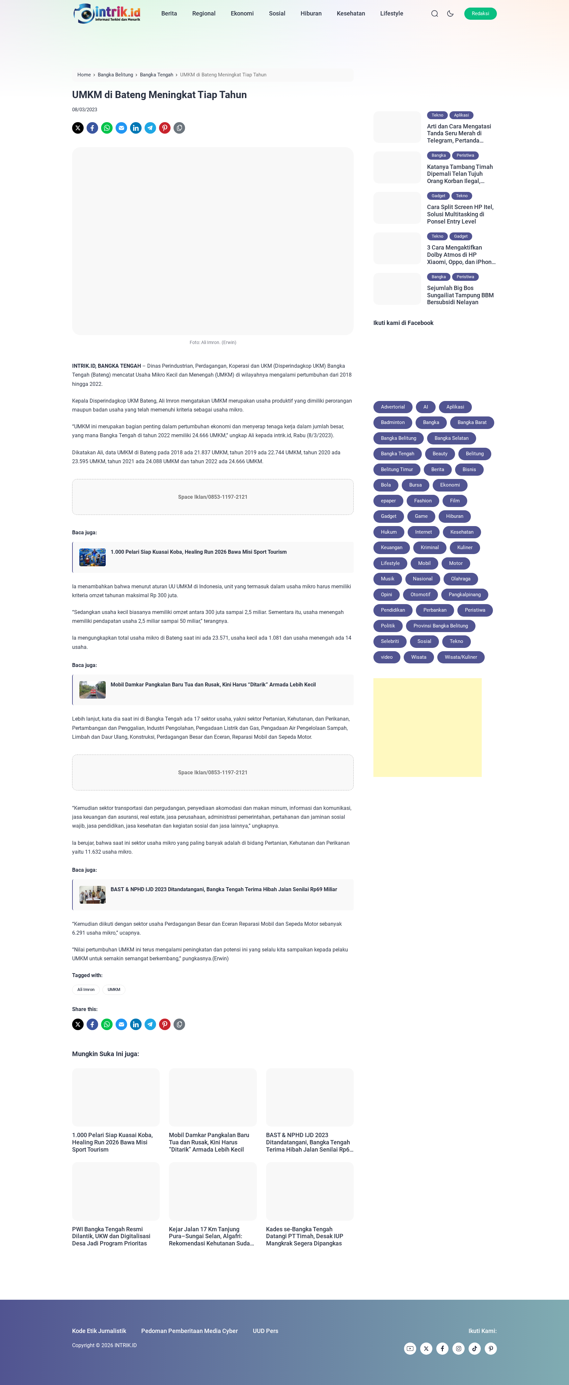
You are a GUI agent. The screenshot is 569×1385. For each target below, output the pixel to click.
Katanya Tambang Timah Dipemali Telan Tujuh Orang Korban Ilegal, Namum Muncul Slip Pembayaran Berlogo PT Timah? (460, 174)
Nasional (423, 579)
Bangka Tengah (397, 454)
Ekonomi (242, 13)
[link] (78, 128)
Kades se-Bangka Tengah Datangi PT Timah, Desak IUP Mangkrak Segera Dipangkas (304, 1236)
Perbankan (435, 610)
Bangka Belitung (398, 438)
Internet (423, 532)
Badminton (393, 422)
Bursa (415, 485)
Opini (386, 595)
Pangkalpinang (465, 595)
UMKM (114, 989)
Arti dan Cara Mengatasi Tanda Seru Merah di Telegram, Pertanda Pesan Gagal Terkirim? (459, 133)
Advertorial (393, 407)
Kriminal (430, 547)
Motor (456, 563)
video (387, 657)
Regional (204, 13)
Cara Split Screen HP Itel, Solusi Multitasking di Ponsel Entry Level (460, 214)
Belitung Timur (397, 469)
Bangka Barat (472, 422)
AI (425, 407)
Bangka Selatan (452, 438)
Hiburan (311, 13)
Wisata (418, 657)
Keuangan (391, 547)
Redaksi (480, 13)
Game (421, 516)
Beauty (440, 454)
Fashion (423, 501)
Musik (387, 579)
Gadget (438, 195)
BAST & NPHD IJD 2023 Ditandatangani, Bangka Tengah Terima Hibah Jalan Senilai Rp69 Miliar (224, 889)
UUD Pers (265, 1330)
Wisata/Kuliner (461, 657)
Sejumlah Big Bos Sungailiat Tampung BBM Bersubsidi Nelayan (460, 295)
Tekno (437, 115)
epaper (388, 501)
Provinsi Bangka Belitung (441, 626)
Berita (169, 13)
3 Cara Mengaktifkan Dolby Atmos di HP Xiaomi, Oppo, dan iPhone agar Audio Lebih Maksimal (461, 254)
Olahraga (461, 579)
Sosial (277, 13)
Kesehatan (351, 13)
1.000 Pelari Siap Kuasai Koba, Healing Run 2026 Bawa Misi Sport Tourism (199, 552)
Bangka (439, 155)
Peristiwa (465, 155)
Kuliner (465, 547)
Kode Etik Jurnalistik (99, 1330)
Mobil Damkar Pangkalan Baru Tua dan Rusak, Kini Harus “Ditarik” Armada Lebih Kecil (213, 684)
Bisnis (469, 469)
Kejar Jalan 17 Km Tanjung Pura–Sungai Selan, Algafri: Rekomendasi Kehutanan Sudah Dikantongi (211, 1236)
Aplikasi (461, 115)
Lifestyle (391, 13)
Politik (388, 626)
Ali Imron (86, 989)
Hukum (389, 532)
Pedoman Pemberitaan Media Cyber (189, 1330)
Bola (386, 485)
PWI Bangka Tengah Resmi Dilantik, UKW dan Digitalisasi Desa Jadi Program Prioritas (111, 1236)
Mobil (424, 563)
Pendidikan (393, 610)
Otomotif (420, 595)
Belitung (475, 454)
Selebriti (390, 641)
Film (455, 501)
